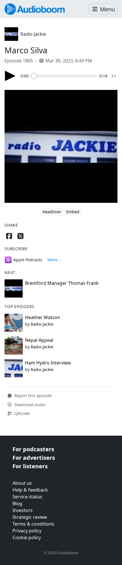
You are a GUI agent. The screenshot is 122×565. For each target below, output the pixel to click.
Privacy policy (26, 531)
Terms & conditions (33, 524)
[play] (10, 76)
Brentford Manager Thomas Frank (62, 283)
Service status (27, 497)
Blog (17, 503)
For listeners (30, 466)
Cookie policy (26, 537)
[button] (103, 9)
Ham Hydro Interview (48, 363)
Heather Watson (42, 317)
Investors (22, 510)
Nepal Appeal (39, 340)
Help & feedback (30, 490)
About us (22, 483)
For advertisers (33, 457)
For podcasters (33, 449)
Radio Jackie (33, 34)
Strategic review (29, 517)
